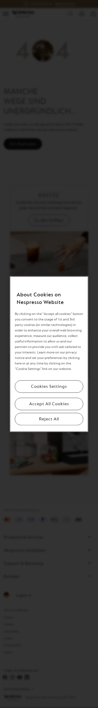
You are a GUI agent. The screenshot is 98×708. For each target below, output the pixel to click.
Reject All (49, 419)
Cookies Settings (49, 386)
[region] (49, 354)
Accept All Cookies (49, 404)
